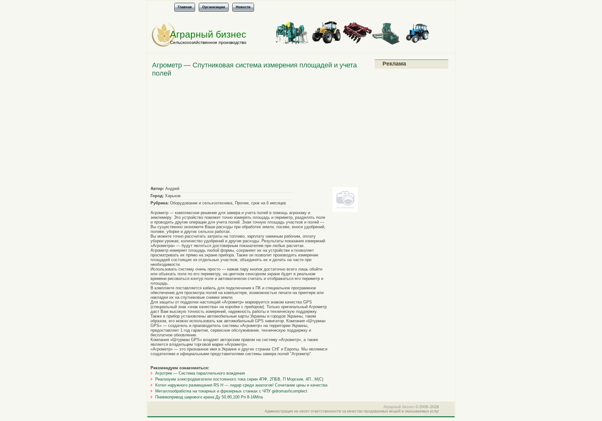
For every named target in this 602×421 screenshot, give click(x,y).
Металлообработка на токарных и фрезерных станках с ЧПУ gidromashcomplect (231, 391)
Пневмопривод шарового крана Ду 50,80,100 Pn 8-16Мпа (209, 397)
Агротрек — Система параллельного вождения (200, 373)
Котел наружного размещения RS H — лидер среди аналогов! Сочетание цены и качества (241, 385)
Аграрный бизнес (208, 34)
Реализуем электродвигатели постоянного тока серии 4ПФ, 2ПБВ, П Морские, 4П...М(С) (239, 379)
